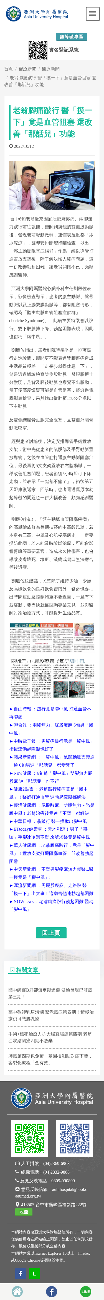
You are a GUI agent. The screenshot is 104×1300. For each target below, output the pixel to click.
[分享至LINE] (85, 1291)
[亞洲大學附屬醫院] (52, 1097)
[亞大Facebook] (74, 1139)
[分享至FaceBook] (51, 1291)
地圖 (24, 1212)
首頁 (8, 69)
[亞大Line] (29, 1139)
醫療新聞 (51, 69)
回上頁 (51, 932)
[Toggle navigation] (93, 14)
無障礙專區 (71, 36)
